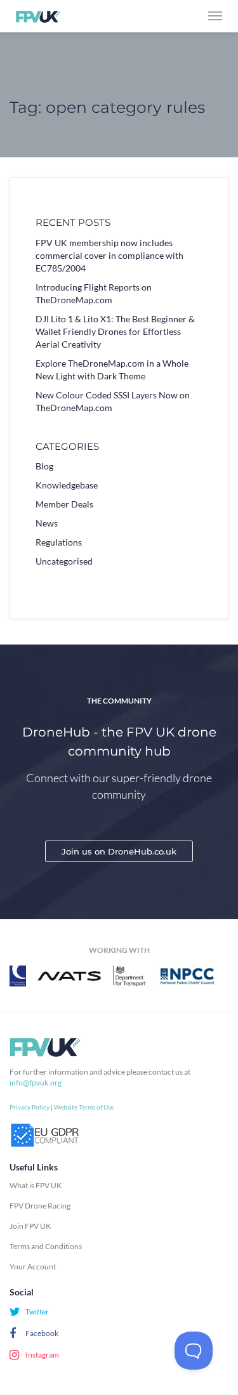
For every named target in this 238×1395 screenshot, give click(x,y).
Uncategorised (64, 561)
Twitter (36, 1311)
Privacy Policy (30, 1107)
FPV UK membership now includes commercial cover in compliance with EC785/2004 (109, 255)
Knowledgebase (67, 485)
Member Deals (64, 504)
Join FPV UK (30, 1226)
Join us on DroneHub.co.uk (119, 851)
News (47, 523)
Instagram (41, 1354)
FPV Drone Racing (40, 1205)
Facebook (41, 1333)
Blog (44, 466)
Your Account (33, 1266)
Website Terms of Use (84, 1107)
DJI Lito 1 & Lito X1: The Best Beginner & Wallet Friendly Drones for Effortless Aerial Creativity (115, 331)
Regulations (59, 542)
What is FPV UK (36, 1185)
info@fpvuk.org (36, 1082)
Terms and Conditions (46, 1246)
